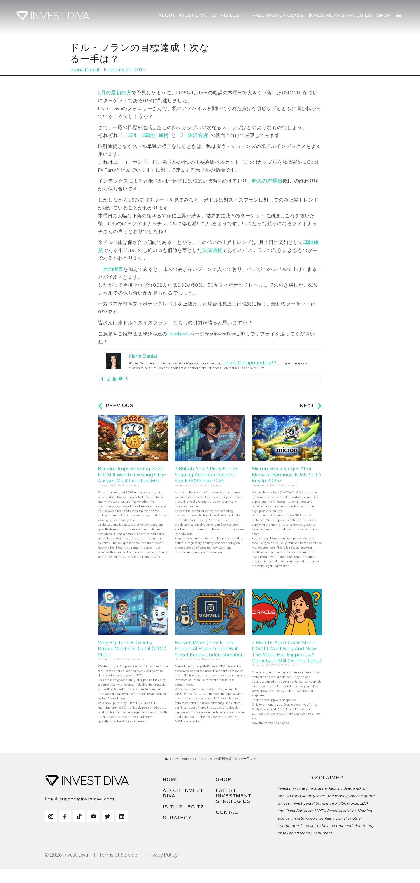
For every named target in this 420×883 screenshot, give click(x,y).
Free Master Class (277, 15)
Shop (383, 15)
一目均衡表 (110, 269)
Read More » (106, 567)
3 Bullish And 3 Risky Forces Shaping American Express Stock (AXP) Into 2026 (206, 474)
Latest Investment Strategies (233, 796)
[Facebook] (102, 379)
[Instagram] (108, 379)
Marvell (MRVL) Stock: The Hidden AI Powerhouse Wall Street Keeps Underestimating (209, 648)
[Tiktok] (79, 816)
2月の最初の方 (114, 92)
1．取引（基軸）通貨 (144, 135)
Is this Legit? (229, 15)
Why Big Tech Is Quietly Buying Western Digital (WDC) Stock (132, 648)
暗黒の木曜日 (267, 181)
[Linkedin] (115, 379)
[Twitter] (127, 379)
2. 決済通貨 (194, 135)
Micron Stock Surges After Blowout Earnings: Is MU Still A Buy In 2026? (286, 474)
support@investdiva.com (87, 799)
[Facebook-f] (65, 816)
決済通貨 (212, 250)
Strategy (177, 817)
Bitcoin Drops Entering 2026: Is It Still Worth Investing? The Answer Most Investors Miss (132, 474)
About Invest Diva (182, 15)
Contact (229, 812)
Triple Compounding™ (249, 362)
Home (171, 779)
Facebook (178, 334)
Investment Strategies (340, 15)
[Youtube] (121, 379)
